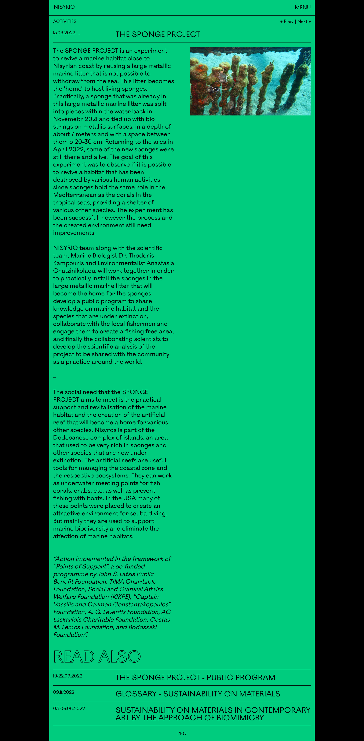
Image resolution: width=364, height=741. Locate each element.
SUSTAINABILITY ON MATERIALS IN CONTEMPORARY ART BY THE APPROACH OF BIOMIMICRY (212, 714)
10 (182, 734)
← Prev (286, 21)
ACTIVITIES (65, 22)
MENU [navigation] (303, 7)
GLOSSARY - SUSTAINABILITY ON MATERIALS (197, 694)
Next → (304, 21)
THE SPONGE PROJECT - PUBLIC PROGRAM (195, 677)
